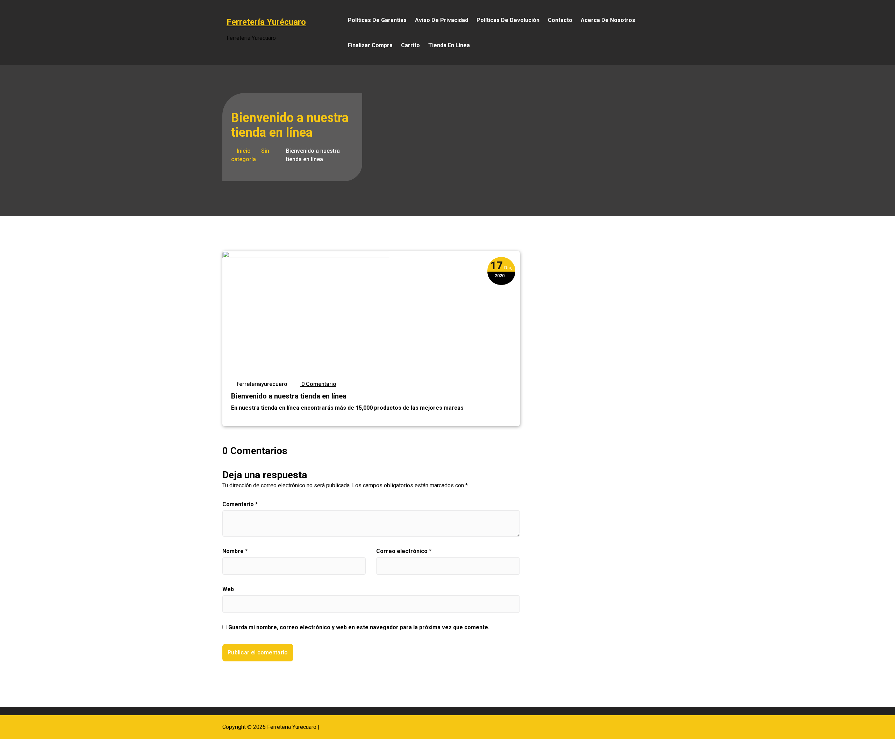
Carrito (410, 45)
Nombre (235, 551)
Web (228, 589)
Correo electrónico (403, 551)
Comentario (240, 504)
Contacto (560, 20)
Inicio (243, 151)
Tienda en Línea (449, 45)
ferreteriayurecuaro (261, 384)
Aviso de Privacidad (441, 20)
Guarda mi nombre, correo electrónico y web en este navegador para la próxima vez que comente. (358, 627)
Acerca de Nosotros (608, 20)
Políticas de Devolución (508, 20)
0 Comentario (318, 384)
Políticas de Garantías (377, 20)
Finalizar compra (370, 45)
